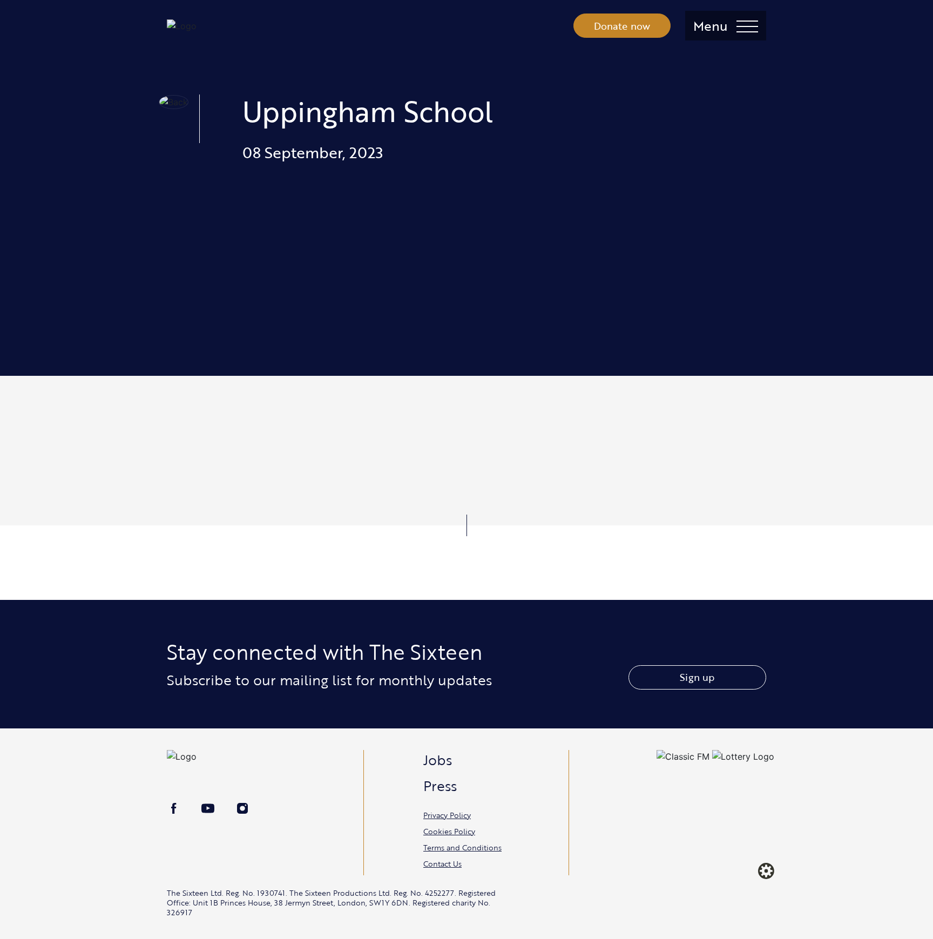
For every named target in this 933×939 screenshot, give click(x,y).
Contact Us (442, 863)
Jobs (437, 759)
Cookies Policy (449, 831)
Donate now (622, 26)
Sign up (697, 677)
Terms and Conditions (462, 847)
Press (440, 785)
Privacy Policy (447, 815)
